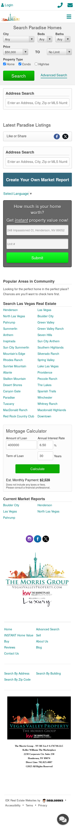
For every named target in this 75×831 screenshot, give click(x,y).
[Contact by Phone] (60, 4)
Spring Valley (46, 360)
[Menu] (69, 16)
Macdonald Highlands (52, 410)
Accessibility (13, 805)
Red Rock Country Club (18, 416)
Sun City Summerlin (16, 347)
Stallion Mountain (14, 378)
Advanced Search (54, 75)
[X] (45, 538)
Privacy (42, 805)
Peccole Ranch (47, 378)
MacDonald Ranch (15, 410)
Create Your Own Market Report (37, 179)
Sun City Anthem (49, 341)
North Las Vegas (14, 316)
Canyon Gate (12, 391)
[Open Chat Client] (63, 819)
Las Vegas (44, 310)
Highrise (43, 64)
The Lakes (44, 385)
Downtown (44, 416)
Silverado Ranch (48, 353)
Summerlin (10, 328)
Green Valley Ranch (51, 328)
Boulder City (46, 316)
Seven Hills (45, 335)
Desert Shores (12, 385)
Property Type (13, 59)
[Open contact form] (70, 4)
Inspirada (9, 341)
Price (6, 46)
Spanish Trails (47, 391)
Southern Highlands (51, 347)
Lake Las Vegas (48, 366)
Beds (41, 34)
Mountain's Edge (14, 353)
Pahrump (9, 322)
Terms (29, 805)
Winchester (45, 397)
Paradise (9, 397)
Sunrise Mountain (14, 366)
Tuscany (8, 404)
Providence (45, 372)
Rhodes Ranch (13, 360)
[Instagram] (29, 538)
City (6, 34)
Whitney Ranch (48, 404)
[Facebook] (37, 538)
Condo (26, 64)
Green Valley (46, 322)
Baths (59, 34)
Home (10, 64)
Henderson (10, 310)
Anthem (8, 335)
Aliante (7, 372)
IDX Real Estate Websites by (23, 800)
